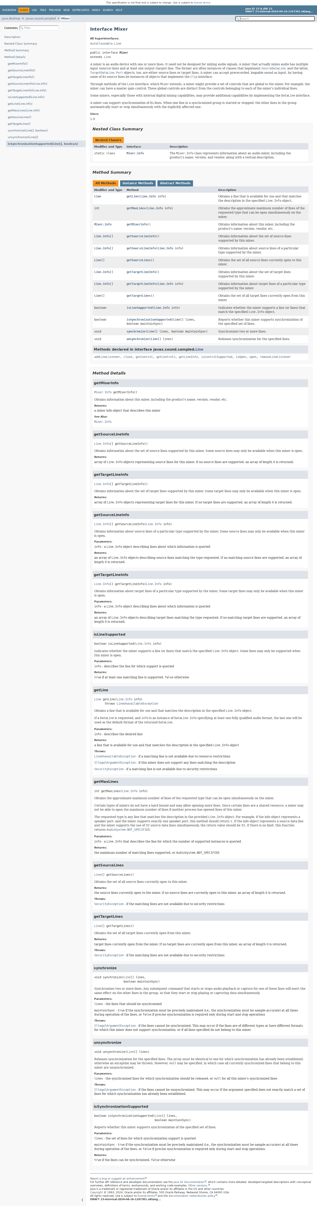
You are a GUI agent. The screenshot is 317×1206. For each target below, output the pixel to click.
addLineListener (107, 357)
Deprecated (80, 10)
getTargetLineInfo (141, 272)
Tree (43, 10)
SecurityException (109, 769)
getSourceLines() (19, 117)
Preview (55, 10)
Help (119, 10)
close (128, 357)
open (253, 357)
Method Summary (16, 50)
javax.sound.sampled (41, 18)
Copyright (96, 1192)
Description (12, 37)
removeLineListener (275, 357)
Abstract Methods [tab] (175, 183)
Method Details (14, 57)
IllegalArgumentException (115, 762)
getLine (133, 196)
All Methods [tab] (105, 183)
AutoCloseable (101, 43)
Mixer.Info (135, 153)
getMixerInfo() (18, 63)
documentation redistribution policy (192, 1195)
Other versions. (198, 1185)
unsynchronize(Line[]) (23, 137)
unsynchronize (138, 339)
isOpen (241, 357)
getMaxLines (136, 208)
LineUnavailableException (137, 703)
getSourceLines (139, 260)
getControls (165, 357)
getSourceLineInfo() (21, 70)
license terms (202, 2)
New (66, 10)
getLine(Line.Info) (20, 103)
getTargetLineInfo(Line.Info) (27, 90)
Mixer (65, 18)
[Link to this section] (146, 129)
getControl (144, 357)
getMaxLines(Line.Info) (24, 110)
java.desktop (11, 18)
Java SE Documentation (189, 1182)
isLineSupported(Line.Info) (26, 97)
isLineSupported (139, 307)
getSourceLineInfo (141, 236)
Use (34, 10)
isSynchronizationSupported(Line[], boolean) (43, 143)
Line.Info (148, 196)
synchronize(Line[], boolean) (28, 130)
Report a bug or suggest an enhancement (117, 1178)
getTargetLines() (19, 123)
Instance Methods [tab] (138, 183)
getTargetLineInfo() (21, 77)
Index (96, 10)
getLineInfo (188, 357)
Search (108, 10)
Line (117, 43)
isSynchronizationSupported (149, 319)
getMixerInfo (137, 224)
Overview (9, 10)
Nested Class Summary (20, 43)
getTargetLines (139, 295)
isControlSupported (216, 357)
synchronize (136, 331)
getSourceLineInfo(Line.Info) (27, 83)
